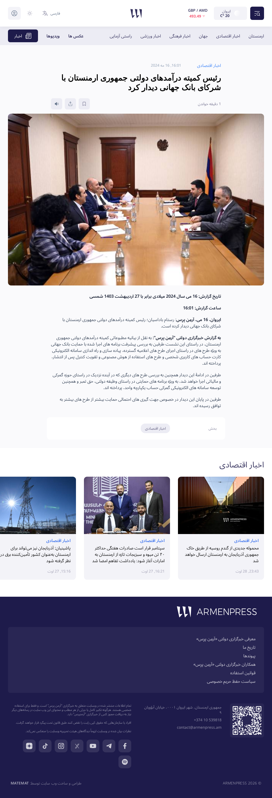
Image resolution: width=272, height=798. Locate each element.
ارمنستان (256, 36)
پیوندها (249, 656)
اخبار (18, 36)
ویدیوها (53, 36)
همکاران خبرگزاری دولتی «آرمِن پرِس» (224, 664)
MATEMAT (20, 783)
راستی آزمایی (121, 36)
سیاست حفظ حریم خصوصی (231, 681)
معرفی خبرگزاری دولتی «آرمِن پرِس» (226, 639)
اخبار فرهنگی (179, 36)
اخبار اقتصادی (228, 36)
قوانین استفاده (243, 673)
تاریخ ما (249, 647)
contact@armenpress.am (199, 727)
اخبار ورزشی (151, 36)
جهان (203, 36)
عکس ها (76, 36)
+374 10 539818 (208, 719)
